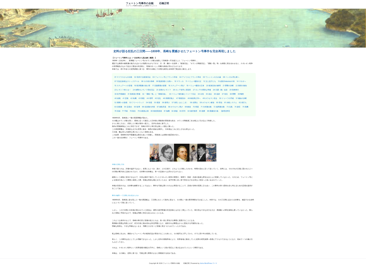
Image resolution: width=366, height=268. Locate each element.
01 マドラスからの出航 (123, 77)
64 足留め (128, 107)
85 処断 (202, 111)
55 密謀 (157, 102)
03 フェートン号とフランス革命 (164, 77)
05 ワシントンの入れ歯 (212, 77)
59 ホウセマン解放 (207, 102)
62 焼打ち (243, 102)
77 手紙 (125, 111)
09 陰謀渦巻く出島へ (164, 81)
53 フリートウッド (136, 102)
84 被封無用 (192, 111)
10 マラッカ (179, 81)
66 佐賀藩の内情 (148, 107)
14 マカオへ (241, 81)
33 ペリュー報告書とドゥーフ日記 (182, 94)
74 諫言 (237, 107)
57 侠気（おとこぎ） (180, 102)
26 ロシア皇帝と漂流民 (182, 90)
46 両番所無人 (168, 98)
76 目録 (117, 111)
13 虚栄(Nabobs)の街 (226, 81)
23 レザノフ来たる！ (122, 90)
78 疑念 (133, 111)
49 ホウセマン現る (210, 98)
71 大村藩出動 (206, 107)
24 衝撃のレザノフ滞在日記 (143, 90)
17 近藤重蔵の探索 (159, 86)
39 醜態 (241, 94)
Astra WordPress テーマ (208, 263)
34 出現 (201, 94)
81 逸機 (167, 111)
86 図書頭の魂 (212, 111)
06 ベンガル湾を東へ (231, 77)
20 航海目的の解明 (213, 86)
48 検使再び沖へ (194, 98)
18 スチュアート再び (176, 86)
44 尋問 (150, 98)
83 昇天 (183, 111)
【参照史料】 (225, 111)
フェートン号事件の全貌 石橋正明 (147, 3)
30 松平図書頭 (120, 94)
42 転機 (133, 98)
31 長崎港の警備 (134, 94)
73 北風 (229, 107)
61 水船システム (230, 102)
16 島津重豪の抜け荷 (142, 86)
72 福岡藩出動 (219, 107)
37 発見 (225, 94)
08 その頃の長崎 (147, 81)
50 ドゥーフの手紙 (226, 98)
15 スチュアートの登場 (123, 86)
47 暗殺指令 (181, 98)
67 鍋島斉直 (161, 107)
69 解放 (188, 107)
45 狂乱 (158, 98)
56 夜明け (166, 102)
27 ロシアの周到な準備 (202, 90)
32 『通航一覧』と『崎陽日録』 (154, 94)
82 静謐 (175, 111)
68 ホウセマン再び (175, 107)
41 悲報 (125, 98)
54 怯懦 (149, 102)
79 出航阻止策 (143, 111)
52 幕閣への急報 (120, 102)
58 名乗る (194, 102)
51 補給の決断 (241, 98)
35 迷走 (209, 94)
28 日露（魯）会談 (220, 90)
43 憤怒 (141, 98)
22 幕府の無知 (241, 86)
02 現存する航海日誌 (142, 77)
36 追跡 (217, 94)
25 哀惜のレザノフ (163, 90)
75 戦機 (245, 107)
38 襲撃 (233, 94)
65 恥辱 (137, 107)
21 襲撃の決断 (228, 86)
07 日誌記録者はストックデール (126, 81)
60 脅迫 (219, 102)
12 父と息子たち (209, 81)
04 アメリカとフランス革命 (190, 77)
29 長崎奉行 (234, 90)
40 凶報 (117, 98)
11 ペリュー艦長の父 (193, 81)
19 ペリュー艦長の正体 (195, 86)
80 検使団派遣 (156, 111)
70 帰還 (196, 107)
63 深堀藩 (118, 107)
